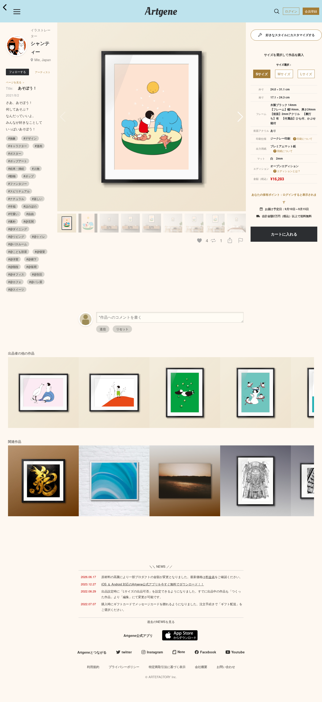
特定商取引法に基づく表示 (167, 666)
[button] (240, 117)
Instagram (155, 652)
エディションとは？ (288, 171)
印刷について (304, 138)
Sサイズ (262, 74)
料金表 (210, 577)
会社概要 (201, 666)
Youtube (238, 652)
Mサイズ (284, 74)
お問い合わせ (226, 666)
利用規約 (93, 666)
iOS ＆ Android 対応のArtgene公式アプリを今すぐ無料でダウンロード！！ (152, 584)
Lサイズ (306, 74)
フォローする (17, 72)
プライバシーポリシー (124, 666)
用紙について (285, 151)
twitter (127, 652)
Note (181, 651)
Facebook (208, 652)
